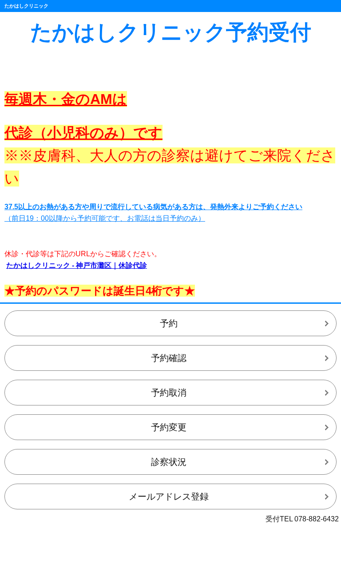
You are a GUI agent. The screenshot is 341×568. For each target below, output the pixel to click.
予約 (169, 323)
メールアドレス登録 (169, 496)
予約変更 (168, 427)
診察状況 (168, 462)
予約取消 (168, 392)
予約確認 (168, 358)
